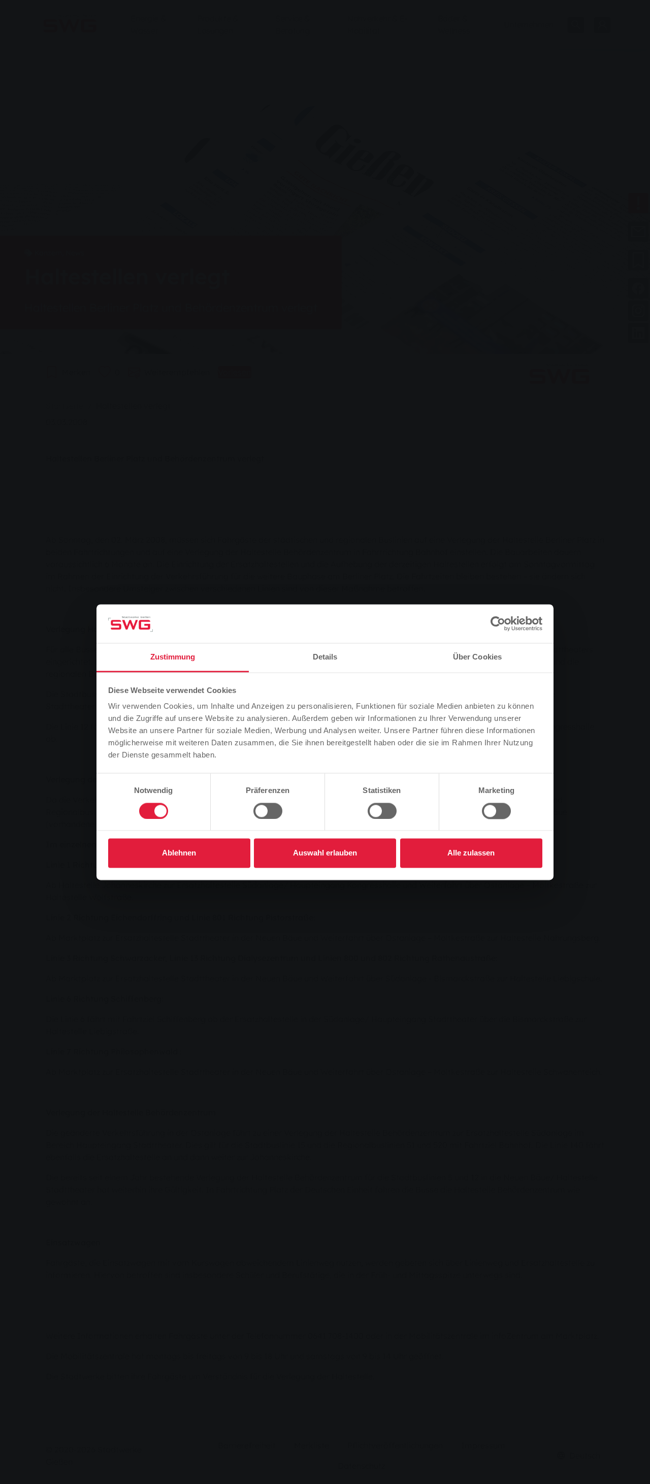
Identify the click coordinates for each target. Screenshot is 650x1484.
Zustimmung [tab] (173, 657)
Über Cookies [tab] (477, 657)
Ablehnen (179, 853)
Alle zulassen (471, 853)
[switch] (267, 811)
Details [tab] (325, 657)
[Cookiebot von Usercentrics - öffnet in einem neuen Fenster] (497, 623)
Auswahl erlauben (325, 853)
